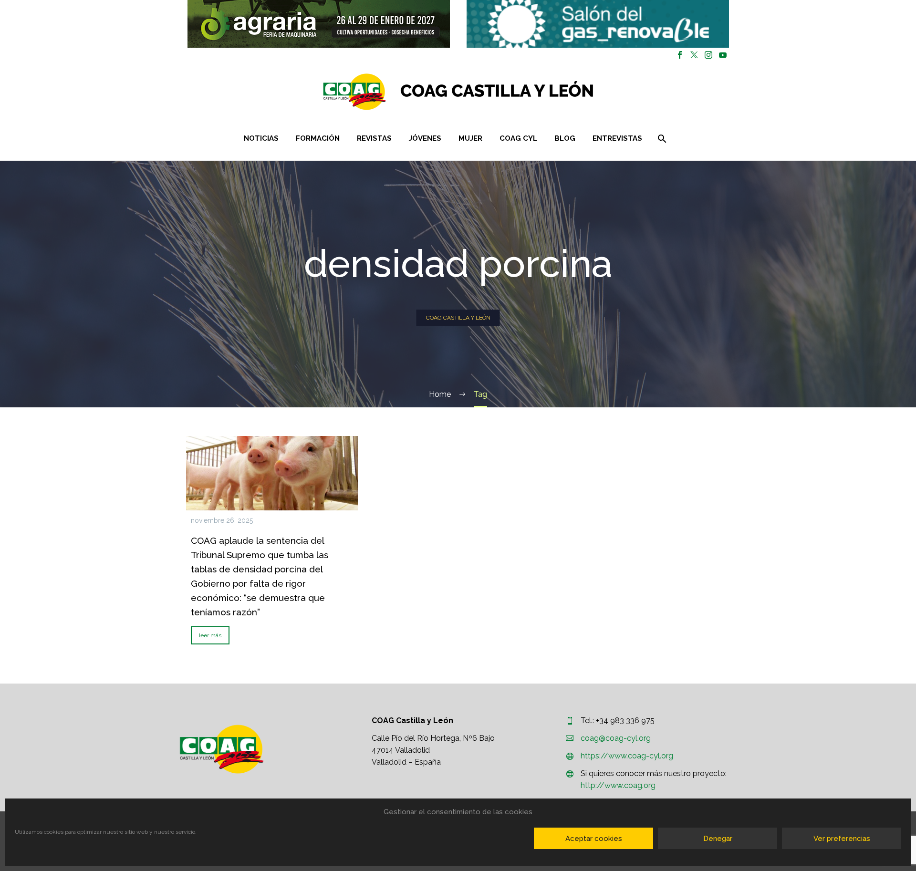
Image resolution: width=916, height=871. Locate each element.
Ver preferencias (841, 838)
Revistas (374, 138)
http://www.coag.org (618, 785)
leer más (210, 635)
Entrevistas (617, 138)
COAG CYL (518, 138)
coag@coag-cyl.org (616, 738)
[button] (318, 24)
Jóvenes (425, 138)
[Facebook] (680, 55)
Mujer (470, 138)
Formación (318, 138)
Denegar (717, 838)
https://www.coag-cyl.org (627, 755)
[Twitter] (694, 55)
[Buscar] (661, 139)
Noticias (261, 138)
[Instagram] (708, 55)
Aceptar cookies (593, 838)
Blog (564, 138)
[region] (318, 24)
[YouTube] (723, 55)
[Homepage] (515, 92)
